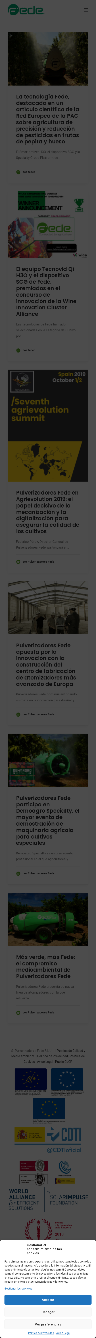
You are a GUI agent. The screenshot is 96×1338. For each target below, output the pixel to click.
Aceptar (48, 1300)
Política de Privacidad (41, 1333)
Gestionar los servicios (18, 1288)
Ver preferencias (48, 1324)
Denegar (48, 1312)
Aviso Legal (63, 1333)
